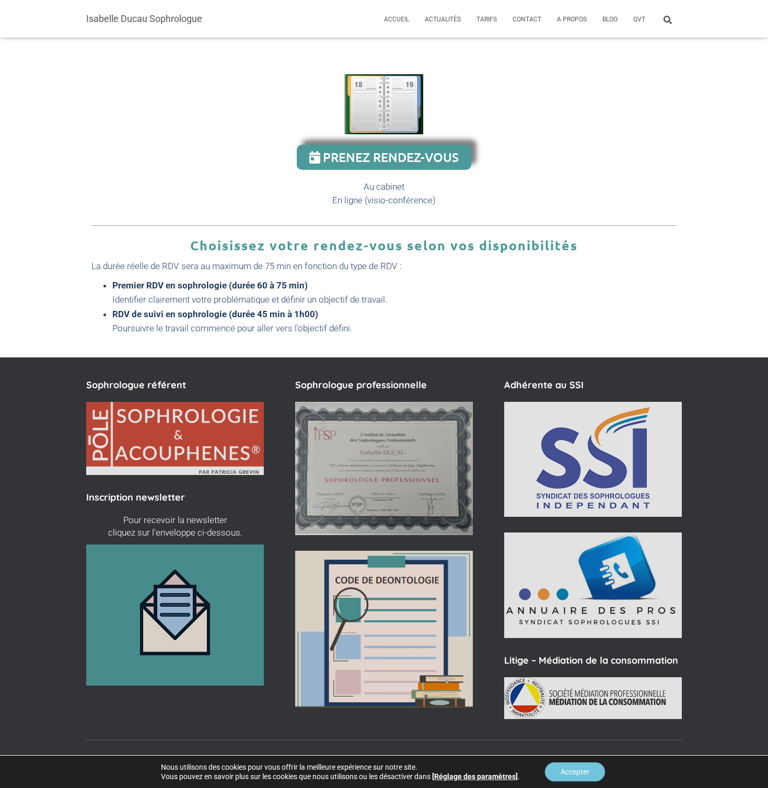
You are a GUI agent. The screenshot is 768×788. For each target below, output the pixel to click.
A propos (572, 19)
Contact (527, 19)
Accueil (396, 19)
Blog (610, 19)
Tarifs (486, 19)
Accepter (575, 772)
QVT (639, 19)
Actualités (443, 19)
